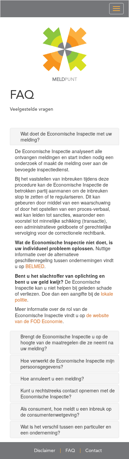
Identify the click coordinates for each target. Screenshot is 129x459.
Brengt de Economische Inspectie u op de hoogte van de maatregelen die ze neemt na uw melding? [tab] (67, 342)
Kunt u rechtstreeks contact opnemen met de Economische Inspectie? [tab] (68, 393)
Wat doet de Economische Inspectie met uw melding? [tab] (66, 136)
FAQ (70, 450)
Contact (93, 450)
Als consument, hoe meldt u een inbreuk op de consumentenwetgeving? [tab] (66, 411)
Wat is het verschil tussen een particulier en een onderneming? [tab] (66, 429)
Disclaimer (44, 450)
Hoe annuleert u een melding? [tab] (52, 378)
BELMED (34, 266)
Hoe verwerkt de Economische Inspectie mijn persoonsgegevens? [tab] (67, 363)
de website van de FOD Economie (62, 318)
